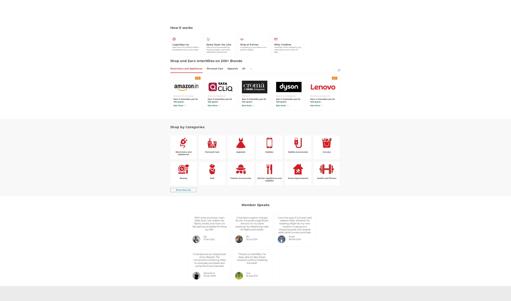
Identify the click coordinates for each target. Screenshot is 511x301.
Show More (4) (183, 190)
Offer (197, 78)
